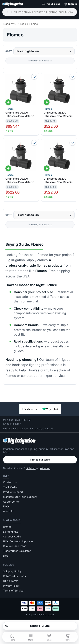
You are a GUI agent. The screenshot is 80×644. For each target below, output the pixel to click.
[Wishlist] (34, 77)
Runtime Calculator (14, 546)
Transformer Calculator (17, 550)
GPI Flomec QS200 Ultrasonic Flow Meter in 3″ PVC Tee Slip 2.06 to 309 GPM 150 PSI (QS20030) (19, 114)
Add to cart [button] (8, 102)
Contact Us (10, 482)
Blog (5, 555)
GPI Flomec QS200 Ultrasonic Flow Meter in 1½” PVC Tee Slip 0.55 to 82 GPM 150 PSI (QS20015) (20, 180)
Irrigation (45, 468)
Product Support (13, 491)
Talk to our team (40, 459)
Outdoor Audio (12, 536)
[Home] (12, 4)
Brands (7, 526)
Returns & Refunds (14, 576)
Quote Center (11, 501)
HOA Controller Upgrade (18, 541)
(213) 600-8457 (12, 424)
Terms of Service (13, 590)
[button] (69, 4)
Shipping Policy (12, 571)
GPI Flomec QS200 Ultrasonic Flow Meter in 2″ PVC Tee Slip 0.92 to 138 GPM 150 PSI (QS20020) (58, 180)
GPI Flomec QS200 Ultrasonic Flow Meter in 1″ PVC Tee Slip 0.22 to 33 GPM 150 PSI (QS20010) (59, 114)
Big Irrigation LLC (38, 614)
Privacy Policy (11, 585)
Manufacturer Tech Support (20, 496)
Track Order (10, 487)
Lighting (31, 468)
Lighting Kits (10, 531)
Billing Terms (10, 580)
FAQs (6, 506)
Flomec (9, 109)
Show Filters (40, 625)
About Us (9, 511)
